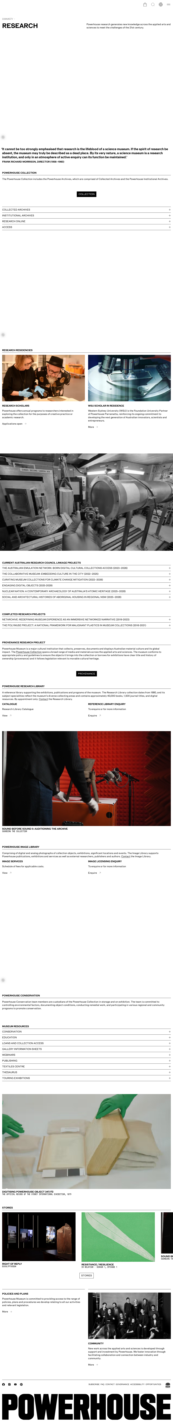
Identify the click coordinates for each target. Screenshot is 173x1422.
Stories (86, 1275)
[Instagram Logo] (9, 1384)
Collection (87, 194)
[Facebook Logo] (3, 1384)
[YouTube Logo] (15, 1384)
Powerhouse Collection (29, 652)
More (91, 427)
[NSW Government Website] (167, 1385)
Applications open (12, 424)
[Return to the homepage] (86, 1407)
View (4, 715)
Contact (43, 699)
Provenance (86, 673)
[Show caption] (3, 137)
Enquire (92, 715)
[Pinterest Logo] (21, 1384)
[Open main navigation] (168, 4)
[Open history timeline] (160, 4)
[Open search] (152, 4)
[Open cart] (145, 4)
